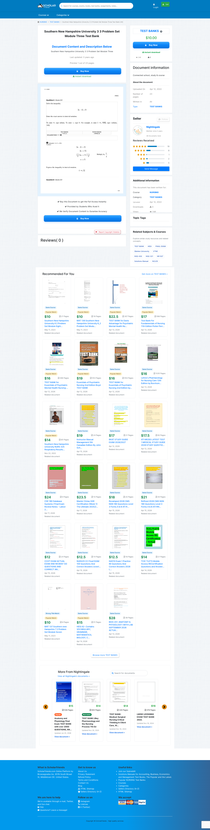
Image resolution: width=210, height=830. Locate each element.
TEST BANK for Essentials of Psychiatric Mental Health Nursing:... (56, 385)
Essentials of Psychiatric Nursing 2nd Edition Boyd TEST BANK (89, 385)
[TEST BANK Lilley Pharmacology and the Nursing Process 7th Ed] (91, 692)
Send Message (151, 169)
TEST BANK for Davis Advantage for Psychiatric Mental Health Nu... (121, 323)
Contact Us (83, 783)
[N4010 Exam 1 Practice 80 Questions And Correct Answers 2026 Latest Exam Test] (121, 536)
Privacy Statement (86, 774)
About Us (82, 771)
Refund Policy (84, 777)
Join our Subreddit (127, 771)
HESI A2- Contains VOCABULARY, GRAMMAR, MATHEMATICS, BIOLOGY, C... (85, 632)
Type (135, 106)
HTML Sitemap (87, 788)
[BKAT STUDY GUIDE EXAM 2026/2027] (121, 415)
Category (137, 197)
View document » (62, 737)
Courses (43, 15)
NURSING (43, 22)
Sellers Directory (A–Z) (91, 791)
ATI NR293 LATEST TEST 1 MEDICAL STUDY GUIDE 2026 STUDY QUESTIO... (153, 442)
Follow (164, 119)
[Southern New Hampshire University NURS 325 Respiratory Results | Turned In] (57, 415)
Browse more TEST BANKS (105, 655)
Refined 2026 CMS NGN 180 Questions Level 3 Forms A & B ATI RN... (152, 504)
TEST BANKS (54, 22)
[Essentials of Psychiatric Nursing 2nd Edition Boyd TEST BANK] (89, 353)
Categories (62, 15)
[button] (45, 707)
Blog (80, 786)
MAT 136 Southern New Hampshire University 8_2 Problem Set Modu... (89, 323)
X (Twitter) (85, 807)
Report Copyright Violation (109, 232)
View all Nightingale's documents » (74, 676)
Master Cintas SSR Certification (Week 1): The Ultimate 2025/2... (87, 504)
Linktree (84, 804)
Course (136, 192)
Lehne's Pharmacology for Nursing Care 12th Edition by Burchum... (151, 381)
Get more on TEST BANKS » (155, 274)
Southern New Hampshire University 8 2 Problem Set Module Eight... (56, 323)
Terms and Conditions (88, 780)
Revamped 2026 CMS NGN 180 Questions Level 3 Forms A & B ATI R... (121, 504)
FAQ (41, 807)
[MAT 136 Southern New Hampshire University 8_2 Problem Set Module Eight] (89, 291)
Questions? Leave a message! (53, 810)
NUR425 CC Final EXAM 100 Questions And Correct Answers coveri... (89, 564)
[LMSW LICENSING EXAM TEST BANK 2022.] (146, 692)
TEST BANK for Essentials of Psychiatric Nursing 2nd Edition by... (120, 385)
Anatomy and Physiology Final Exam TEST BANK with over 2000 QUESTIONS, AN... (63, 724)
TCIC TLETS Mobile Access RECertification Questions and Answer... (152, 564)
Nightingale (153, 127)
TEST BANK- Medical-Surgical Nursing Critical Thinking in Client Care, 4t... (117, 720)
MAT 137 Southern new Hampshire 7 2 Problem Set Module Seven (55, 629)
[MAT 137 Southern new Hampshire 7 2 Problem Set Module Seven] (57, 597)
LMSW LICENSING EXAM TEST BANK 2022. (145, 717)
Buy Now (84, 71)
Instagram (85, 801)
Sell (166, 4)
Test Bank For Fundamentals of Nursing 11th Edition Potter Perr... (153, 323)
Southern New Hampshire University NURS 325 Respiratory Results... (56, 447)
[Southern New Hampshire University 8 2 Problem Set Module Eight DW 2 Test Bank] (57, 291)
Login (155, 7)
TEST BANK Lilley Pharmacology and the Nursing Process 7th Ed (91, 722)
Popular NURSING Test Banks (131, 780)
